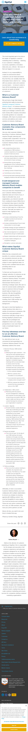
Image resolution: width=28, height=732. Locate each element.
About (3, 625)
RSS (14, 695)
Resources (4, 619)
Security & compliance (8, 645)
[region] (14, 718)
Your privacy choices (7, 671)
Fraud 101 (4, 628)
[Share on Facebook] (18, 523)
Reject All (14, 725)
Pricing (3, 622)
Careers (4, 633)
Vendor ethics (5, 665)
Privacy (3, 656)
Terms (3, 648)
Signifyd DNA (7, 11)
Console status (6, 616)
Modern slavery (6, 668)
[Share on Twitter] (22, 523)
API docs (4, 642)
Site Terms (4, 650)
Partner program (6, 630)
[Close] (26, 705)
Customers (4, 636)
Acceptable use (6, 653)
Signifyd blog (8, 606)
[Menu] (25, 2)
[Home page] (2, 606)
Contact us (4, 639)
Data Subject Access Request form (11, 662)
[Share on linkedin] (25, 523)
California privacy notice (8, 659)
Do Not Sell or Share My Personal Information (14, 721)
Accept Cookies (14, 729)
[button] (14, 44)
